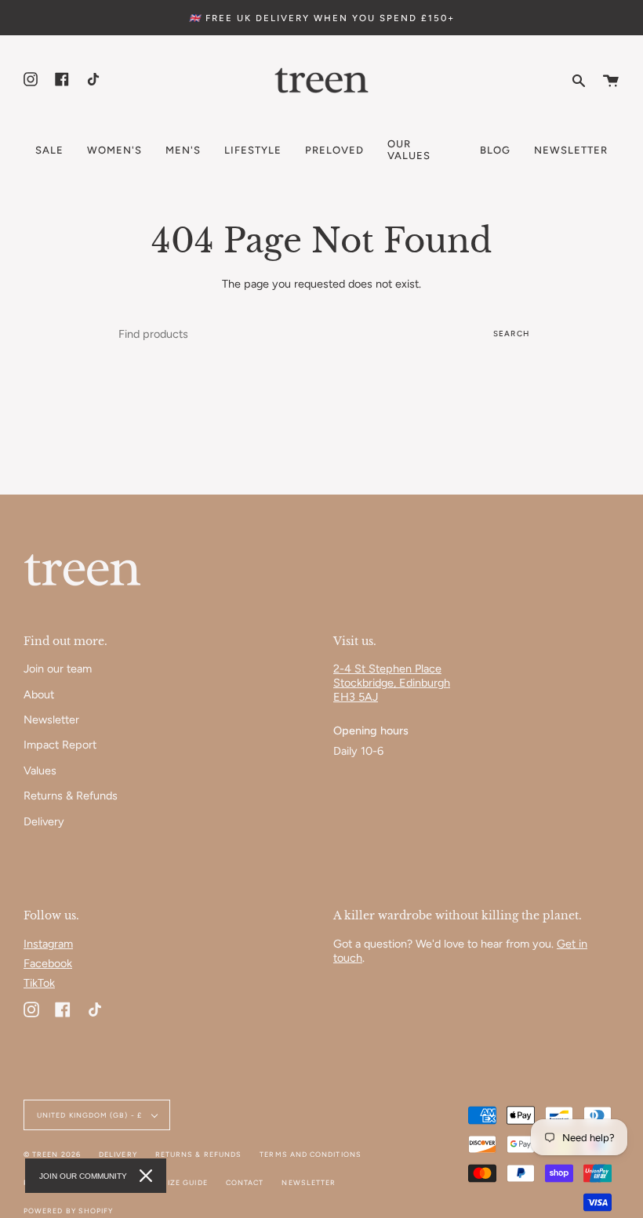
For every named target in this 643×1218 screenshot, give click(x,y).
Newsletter (51, 719)
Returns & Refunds (71, 795)
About (39, 694)
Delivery (44, 821)
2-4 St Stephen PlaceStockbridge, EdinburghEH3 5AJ (391, 683)
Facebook (48, 963)
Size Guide (185, 1182)
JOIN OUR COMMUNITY (83, 1176)
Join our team (58, 669)
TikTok (39, 983)
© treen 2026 (52, 1154)
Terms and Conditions (310, 1154)
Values (40, 770)
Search (511, 333)
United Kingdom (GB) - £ (90, 1115)
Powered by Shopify (68, 1210)
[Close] (146, 1175)
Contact (245, 1182)
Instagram (48, 944)
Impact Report (60, 745)
